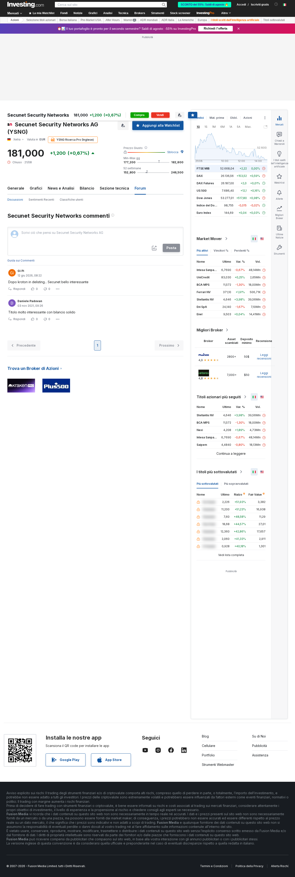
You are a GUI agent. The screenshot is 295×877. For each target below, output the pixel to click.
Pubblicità (259, 746)
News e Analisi (61, 188)
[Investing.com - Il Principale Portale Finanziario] (25, 4)
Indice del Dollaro (209, 205)
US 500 (201, 190)
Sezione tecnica (114, 188)
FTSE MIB (203, 168)
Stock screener (180, 13)
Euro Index (204, 212)
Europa (202, 20)
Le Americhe (186, 20)
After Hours (113, 20)
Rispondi (19, 289)
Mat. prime (216, 117)
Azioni (15, 20)
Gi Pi (21, 271)
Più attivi (202, 250)
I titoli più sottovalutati (217, 472)
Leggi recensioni (264, 356)
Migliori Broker (210, 330)
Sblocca (172, 152)
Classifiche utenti (71, 199)
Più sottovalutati (207, 483)
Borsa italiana (68, 20)
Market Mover (209, 238)
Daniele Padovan (30, 301)
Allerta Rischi (279, 866)
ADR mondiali (149, 20)
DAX (200, 176)
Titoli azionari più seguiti (219, 397)
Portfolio (208, 755)
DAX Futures (205, 183)
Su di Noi (259, 736)
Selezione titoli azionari (41, 20)
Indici (200, 117)
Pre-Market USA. (91, 20)
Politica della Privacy (249, 866)
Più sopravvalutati (236, 483)
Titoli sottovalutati (274, 20)
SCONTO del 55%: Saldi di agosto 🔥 (204, 4)
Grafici (36, 188)
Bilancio (87, 188)
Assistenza (260, 755)
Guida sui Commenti (21, 260)
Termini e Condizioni (214, 866)
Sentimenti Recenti (41, 199)
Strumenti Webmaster (218, 765)
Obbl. (234, 117)
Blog (205, 736)
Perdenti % (241, 250)
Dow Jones (204, 198)
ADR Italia (168, 20)
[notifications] (276, 4)
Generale (15, 188)
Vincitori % (221, 250)
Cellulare (208, 746)
